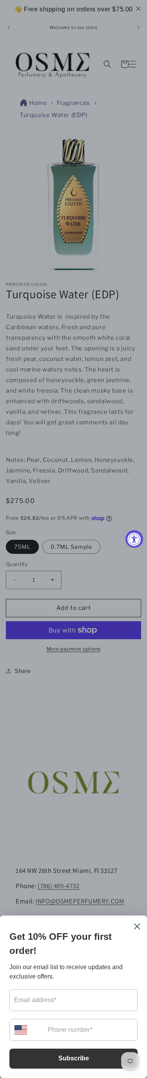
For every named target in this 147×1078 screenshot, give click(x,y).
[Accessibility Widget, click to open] (134, 539)
